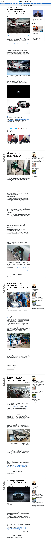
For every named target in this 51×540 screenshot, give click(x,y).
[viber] (4, 160)
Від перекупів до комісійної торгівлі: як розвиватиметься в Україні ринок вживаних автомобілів (38, 158)
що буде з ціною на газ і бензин (20, 267)
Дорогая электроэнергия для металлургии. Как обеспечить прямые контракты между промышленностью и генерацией (38, 37)
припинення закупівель (23, 528)
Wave (33, 3)
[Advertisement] (38, 185)
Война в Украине (30, 5)
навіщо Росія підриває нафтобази (23, 270)
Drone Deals (20, 5)
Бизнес (23, 3)
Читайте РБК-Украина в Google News (18, 274)
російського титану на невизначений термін (14, 529)
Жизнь (26, 3)
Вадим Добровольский (10, 504)
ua (1, 1)
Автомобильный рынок (16, 131)
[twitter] (4, 156)
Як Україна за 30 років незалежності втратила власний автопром (37, 175)
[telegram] (4, 158)
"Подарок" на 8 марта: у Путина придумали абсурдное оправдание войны (37, 19)
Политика (19, 3)
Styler (36, 3)
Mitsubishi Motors (9, 131)
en (3, 1)
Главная (8, 7)
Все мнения (34, 178)
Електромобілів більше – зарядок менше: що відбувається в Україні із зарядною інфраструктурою (37, 168)
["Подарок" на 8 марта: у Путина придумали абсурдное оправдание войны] (38, 13)
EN (27, 158)
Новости (9, 3)
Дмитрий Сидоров (35, 33)
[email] (4, 162)
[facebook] (4, 154)
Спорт (30, 3)
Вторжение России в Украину (18, 537)
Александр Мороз (9, 400)
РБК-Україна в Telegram (17, 532)
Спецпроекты (40, 3)
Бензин (10, 276)
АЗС (7, 276)
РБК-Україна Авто (17, 43)
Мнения (33, 152)
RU (29, 158)
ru (4, 1)
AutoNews (28, 406)
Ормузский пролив (25, 5)
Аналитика (14, 3)
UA (25, 158)
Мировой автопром (16, 7)
